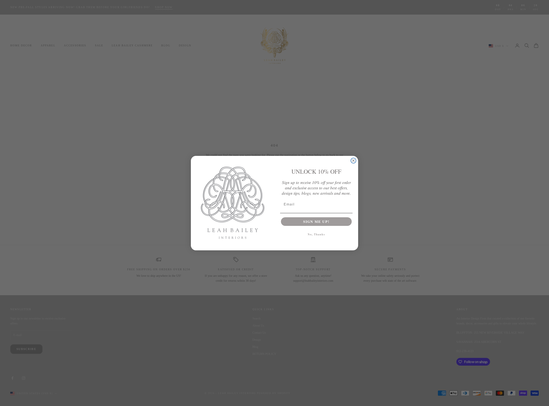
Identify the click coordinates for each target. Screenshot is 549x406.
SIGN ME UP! (316, 221)
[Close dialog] (353, 160)
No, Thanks (316, 234)
